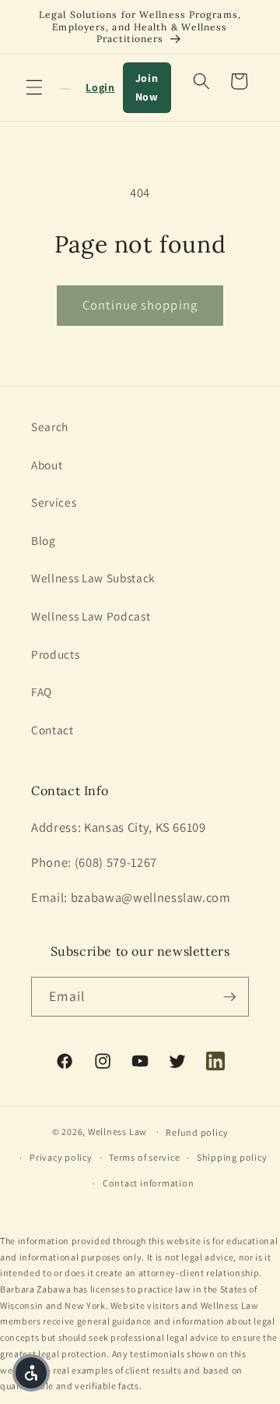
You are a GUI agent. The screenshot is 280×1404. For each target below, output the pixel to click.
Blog (43, 540)
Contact (52, 729)
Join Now (147, 87)
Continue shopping (140, 304)
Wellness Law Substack (93, 577)
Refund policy (197, 1132)
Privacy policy (61, 1157)
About (46, 464)
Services (53, 502)
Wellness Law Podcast (90, 616)
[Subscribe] (229, 997)
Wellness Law (117, 1131)
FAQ (41, 691)
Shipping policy (232, 1157)
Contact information (148, 1183)
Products (55, 654)
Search (49, 426)
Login (100, 87)
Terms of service (144, 1157)
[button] (34, 87)
